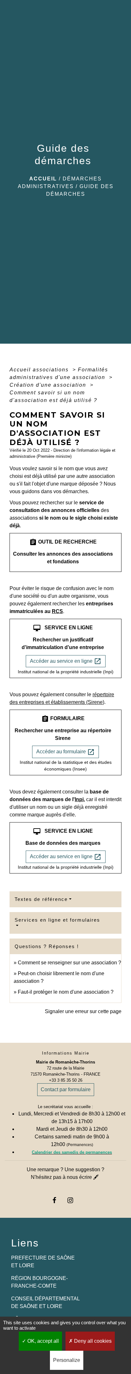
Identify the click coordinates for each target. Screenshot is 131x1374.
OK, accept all (42, 1341)
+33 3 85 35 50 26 (65, 1080)
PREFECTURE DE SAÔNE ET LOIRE (43, 1261)
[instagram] (73, 1200)
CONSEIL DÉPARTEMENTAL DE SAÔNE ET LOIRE (45, 1302)
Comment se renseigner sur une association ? (69, 962)
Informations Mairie (65, 1053)
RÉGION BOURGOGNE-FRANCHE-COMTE (39, 1282)
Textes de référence (41, 899)
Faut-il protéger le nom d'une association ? (66, 992)
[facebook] (58, 1200)
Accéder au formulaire (65, 752)
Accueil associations (40, 369)
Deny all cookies (92, 1341)
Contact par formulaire (66, 1089)
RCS (57, 611)
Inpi (79, 799)
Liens (25, 1243)
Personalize (66, 1360)
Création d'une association (49, 385)
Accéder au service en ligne (65, 661)
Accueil (43, 178)
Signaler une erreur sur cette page (83, 1011)
